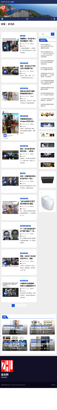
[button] (51, 18)
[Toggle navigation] (27, 19)
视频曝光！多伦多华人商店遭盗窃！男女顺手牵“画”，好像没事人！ (28, 41)
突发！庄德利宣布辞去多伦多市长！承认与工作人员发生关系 (28, 178)
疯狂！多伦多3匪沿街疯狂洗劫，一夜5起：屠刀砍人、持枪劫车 (27, 151)
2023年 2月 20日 (25, 96)
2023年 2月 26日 (25, 71)
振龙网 (4, 11)
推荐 (21, 225)
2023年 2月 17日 (25, 154)
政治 (21, 35)
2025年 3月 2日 (35, 348)
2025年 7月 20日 (8, 332)
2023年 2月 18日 (25, 124)
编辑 (33, 43)
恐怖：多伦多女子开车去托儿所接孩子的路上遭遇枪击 (28, 68)
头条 (21, 173)
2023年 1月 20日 (25, 288)
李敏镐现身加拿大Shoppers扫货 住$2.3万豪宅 (27, 121)
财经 (29, 225)
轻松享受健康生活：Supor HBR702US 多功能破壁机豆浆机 (47, 46)
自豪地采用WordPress (6, 384)
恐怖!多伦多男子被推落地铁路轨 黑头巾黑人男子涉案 (27, 93)
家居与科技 (43, 339)
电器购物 (18, 325)
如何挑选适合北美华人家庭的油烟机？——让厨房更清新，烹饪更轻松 (47, 75)
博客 (9, 325)
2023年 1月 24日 (25, 233)
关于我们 (53, 384)
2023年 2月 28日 (25, 43)
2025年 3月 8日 (8, 348)
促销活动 (5, 325)
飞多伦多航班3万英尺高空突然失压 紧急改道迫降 (27, 203)
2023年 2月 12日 (25, 181)
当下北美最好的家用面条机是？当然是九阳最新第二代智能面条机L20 (47, 82)
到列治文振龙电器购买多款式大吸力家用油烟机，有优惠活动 (47, 62)
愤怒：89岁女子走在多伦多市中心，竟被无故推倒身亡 (28, 258)
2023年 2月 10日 (25, 206)
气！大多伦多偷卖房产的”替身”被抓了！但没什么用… (28, 231)
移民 (27, 63)
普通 (24, 198)
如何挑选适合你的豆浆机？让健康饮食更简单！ (42, 345)
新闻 (24, 35)
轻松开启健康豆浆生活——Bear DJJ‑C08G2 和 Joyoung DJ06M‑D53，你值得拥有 (42, 329)
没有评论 (24, 46)
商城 (12, 325)
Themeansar (22, 384)
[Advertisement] (28, 399)
